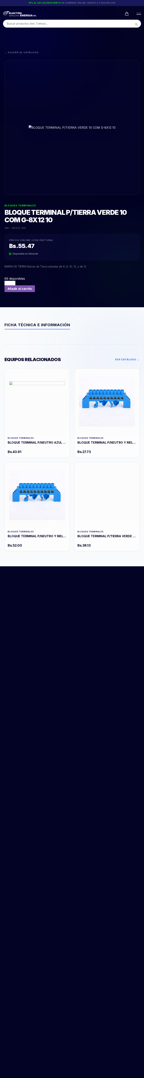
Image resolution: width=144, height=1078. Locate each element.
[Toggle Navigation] (138, 14)
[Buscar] (136, 24)
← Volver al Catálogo (21, 52)
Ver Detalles (37, 401)
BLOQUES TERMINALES (20, 205)
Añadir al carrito (20, 289)
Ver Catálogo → (127, 359)
